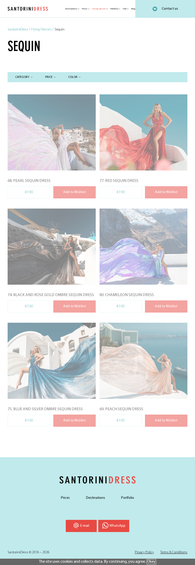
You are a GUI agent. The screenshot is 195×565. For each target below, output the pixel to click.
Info (124, 9)
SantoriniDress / (19, 29)
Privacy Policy (144, 552)
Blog (133, 9)
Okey (151, 562)
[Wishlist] (155, 9)
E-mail (84, 526)
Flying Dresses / (42, 29)
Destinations (71, 9)
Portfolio (114, 9)
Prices (84, 9)
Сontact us (170, 9)
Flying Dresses (99, 9)
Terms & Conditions (173, 552)
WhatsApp (117, 526)
